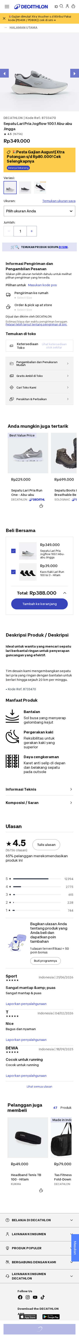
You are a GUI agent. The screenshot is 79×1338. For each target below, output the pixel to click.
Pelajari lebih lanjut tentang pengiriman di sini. (36, 324)
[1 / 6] (39, 71)
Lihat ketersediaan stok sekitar (54, 345)
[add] (31, 231)
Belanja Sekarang (18, 168)
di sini (63, 247)
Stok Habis (42, 1329)
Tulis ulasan (46, 844)
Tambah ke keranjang (39, 604)
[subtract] (9, 231)
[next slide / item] (74, 73)
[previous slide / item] (4, 73)
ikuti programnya (45, 960)
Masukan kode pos (42, 285)
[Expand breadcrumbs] (6, 28)
